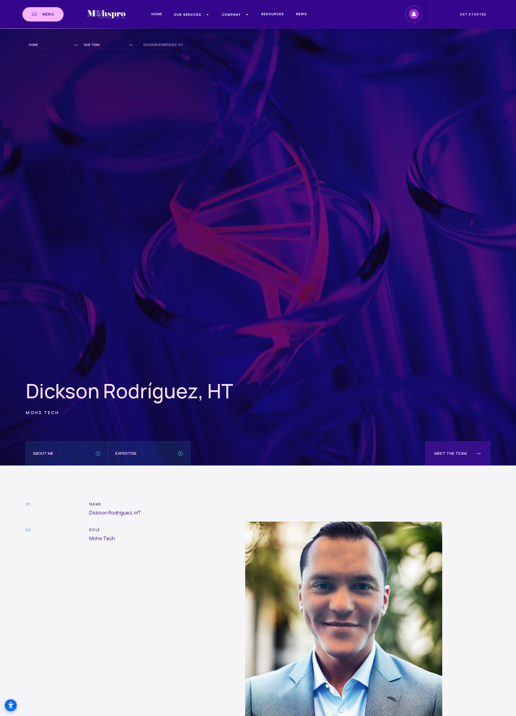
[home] (106, 14)
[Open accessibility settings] (11, 705)
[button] (192, 14)
